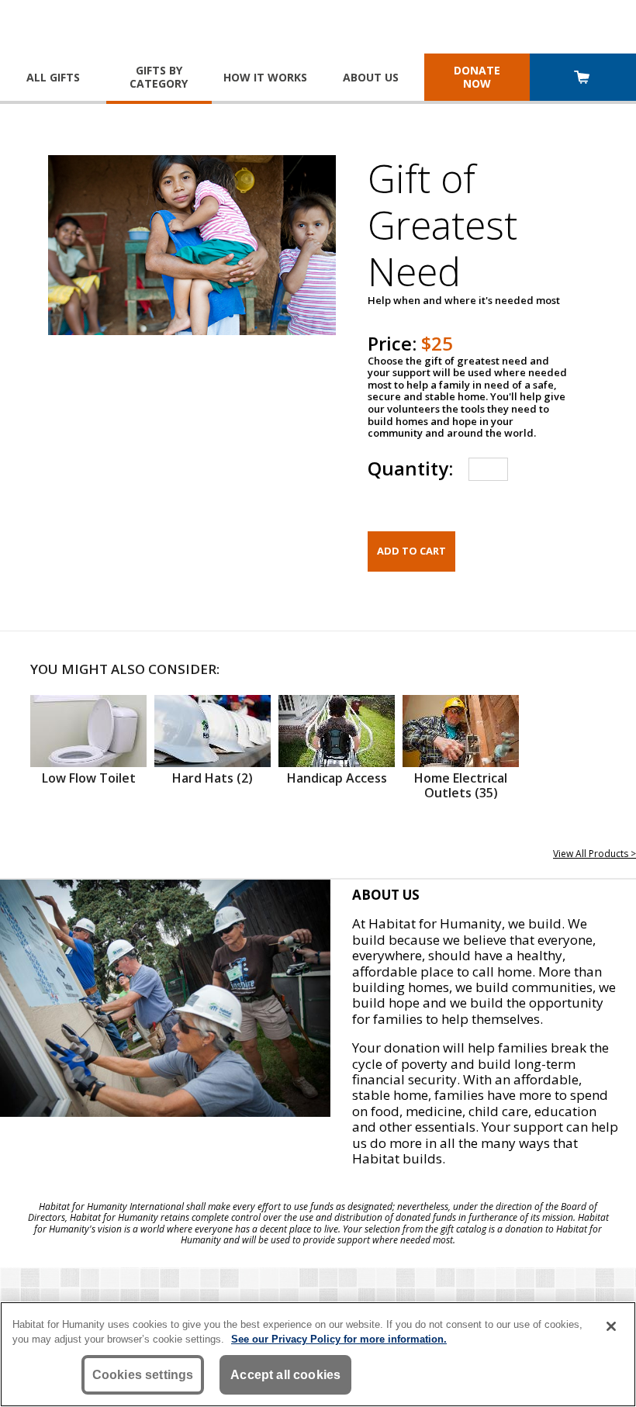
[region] (318, 1354)
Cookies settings (143, 1374)
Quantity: (410, 468)
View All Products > (594, 853)
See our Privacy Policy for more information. (339, 1339)
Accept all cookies (285, 1374)
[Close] (611, 1326)
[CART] (583, 79)
